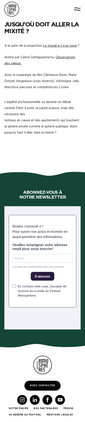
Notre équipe (18, 408)
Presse (68, 408)
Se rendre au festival (25, 415)
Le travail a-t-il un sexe (60, 45)
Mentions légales (60, 415)
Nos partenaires (46, 408)
